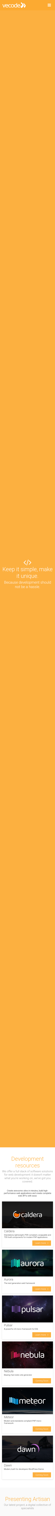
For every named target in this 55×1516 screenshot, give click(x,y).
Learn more (41, 1243)
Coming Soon (42, 1380)
